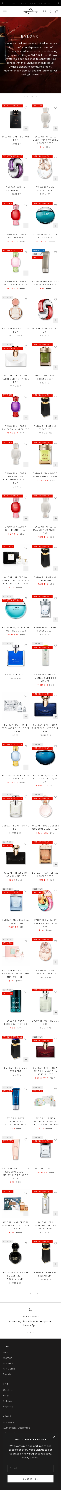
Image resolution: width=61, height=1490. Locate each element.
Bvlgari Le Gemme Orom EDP (45, 579)
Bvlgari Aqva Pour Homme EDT (45, 236)
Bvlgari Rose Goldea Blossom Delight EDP (45, 827)
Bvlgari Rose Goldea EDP (16, 330)
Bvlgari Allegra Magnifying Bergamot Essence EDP (15, 478)
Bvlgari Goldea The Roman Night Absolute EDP (15, 1275)
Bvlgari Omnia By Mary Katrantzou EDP (45, 923)
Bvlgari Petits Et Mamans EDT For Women (45, 677)
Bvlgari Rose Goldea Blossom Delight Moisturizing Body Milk (16, 1173)
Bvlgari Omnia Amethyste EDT (15, 189)
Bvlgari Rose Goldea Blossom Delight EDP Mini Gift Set (16, 973)
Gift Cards (9, 1368)
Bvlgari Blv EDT (15, 674)
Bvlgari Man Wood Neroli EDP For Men (45, 475)
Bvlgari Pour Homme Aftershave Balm (45, 283)
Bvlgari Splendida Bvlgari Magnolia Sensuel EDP (45, 1071)
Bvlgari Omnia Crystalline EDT (45, 189)
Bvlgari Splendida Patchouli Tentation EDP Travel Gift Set (15, 580)
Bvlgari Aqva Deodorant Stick (15, 1022)
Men (5, 1352)
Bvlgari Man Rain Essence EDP (45, 629)
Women (7, 1357)
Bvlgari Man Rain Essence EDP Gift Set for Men (15, 728)
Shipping (8, 1406)
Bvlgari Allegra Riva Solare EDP (16, 777)
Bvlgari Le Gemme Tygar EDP (45, 428)
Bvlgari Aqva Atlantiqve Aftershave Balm (16, 1121)
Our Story (8, 1422)
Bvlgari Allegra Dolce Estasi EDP (15, 283)
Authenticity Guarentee (16, 1427)
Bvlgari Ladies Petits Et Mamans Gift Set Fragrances (45, 1121)
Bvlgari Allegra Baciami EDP (15, 236)
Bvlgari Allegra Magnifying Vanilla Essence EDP (45, 140)
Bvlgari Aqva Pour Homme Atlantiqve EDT (45, 778)
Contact (8, 1390)
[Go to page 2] (37, 1293)
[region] (30, 1317)
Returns (7, 1401)
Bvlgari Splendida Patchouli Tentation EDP (15, 378)
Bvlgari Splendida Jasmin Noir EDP (15, 874)
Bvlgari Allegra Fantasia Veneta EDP (15, 428)
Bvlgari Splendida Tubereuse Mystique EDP (45, 728)
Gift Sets (8, 1363)
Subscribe (30, 1478)
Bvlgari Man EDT (45, 1168)
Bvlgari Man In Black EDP (16, 138)
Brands (7, 1374)
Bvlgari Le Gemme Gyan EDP (15, 1069)
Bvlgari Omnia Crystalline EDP (45, 972)
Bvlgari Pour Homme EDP (45, 1022)
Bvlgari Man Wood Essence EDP (45, 377)
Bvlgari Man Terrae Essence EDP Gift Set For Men (15, 1225)
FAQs (6, 1395)
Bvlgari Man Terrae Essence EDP (45, 874)
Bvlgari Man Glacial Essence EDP (15, 921)
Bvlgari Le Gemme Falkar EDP (45, 1274)
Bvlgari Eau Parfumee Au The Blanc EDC (45, 1225)
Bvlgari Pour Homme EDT (15, 827)
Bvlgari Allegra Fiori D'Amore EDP (15, 528)
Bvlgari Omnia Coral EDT (45, 330)
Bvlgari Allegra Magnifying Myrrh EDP (45, 530)
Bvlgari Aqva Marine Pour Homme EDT (16, 629)
